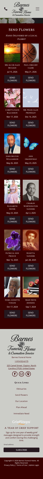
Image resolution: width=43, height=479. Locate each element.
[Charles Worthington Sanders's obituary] (31, 181)
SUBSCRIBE (21, 449)
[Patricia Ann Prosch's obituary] (12, 231)
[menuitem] (21, 389)
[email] (21, 374)
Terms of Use (22, 465)
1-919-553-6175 (21, 361)
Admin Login (34, 465)
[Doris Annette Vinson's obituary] (12, 278)
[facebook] (14, 374)
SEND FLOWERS (12, 79)
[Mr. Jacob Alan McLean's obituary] (12, 45)
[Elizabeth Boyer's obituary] (12, 181)
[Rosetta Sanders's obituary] (31, 231)
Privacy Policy (9, 465)
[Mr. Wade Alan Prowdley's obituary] (31, 89)
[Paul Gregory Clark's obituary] (31, 45)
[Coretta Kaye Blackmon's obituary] (12, 89)
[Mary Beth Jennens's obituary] (31, 278)
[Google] (28, 374)
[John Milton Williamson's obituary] (12, 134)
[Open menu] (37, 9)
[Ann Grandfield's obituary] (31, 134)
